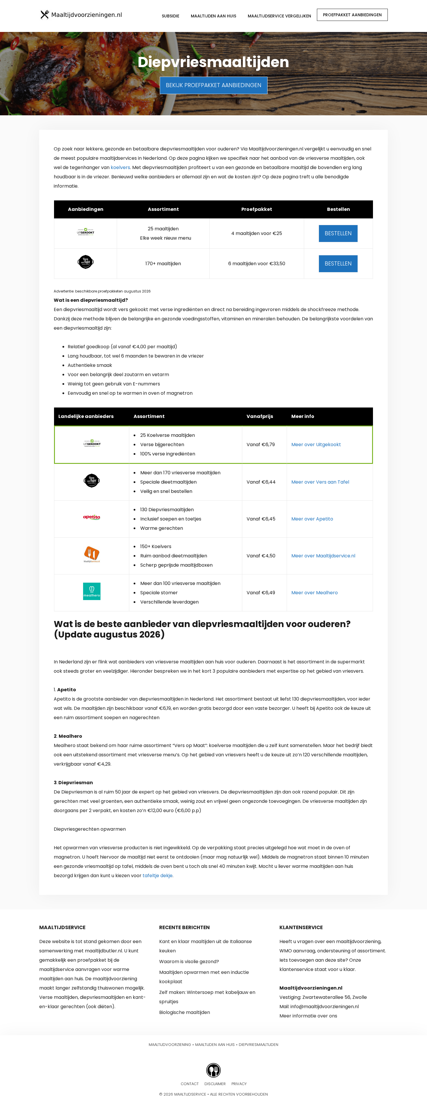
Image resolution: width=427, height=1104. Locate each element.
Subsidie (170, 16)
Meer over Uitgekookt (316, 444)
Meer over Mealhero (314, 592)
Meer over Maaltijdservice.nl (323, 555)
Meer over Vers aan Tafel (320, 482)
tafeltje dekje (158, 875)
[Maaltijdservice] (81, 14)
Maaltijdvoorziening (170, 1044)
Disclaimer (215, 1084)
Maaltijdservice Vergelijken (279, 16)
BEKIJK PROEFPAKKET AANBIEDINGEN (213, 85)
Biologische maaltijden (184, 1012)
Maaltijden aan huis (213, 16)
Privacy (239, 1084)
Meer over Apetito (312, 519)
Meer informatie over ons (308, 1016)
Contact (190, 1084)
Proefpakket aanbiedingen (352, 15)
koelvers (120, 167)
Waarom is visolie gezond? (189, 961)
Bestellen (338, 233)
